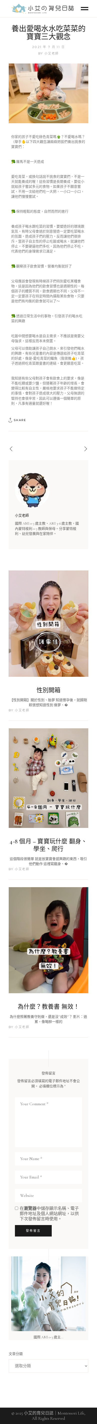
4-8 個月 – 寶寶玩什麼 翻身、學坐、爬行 (48, 845)
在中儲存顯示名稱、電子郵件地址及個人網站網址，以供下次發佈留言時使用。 (49, 1214)
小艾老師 (52, 53)
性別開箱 (49, 690)
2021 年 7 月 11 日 (48, 47)
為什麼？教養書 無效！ (49, 1006)
